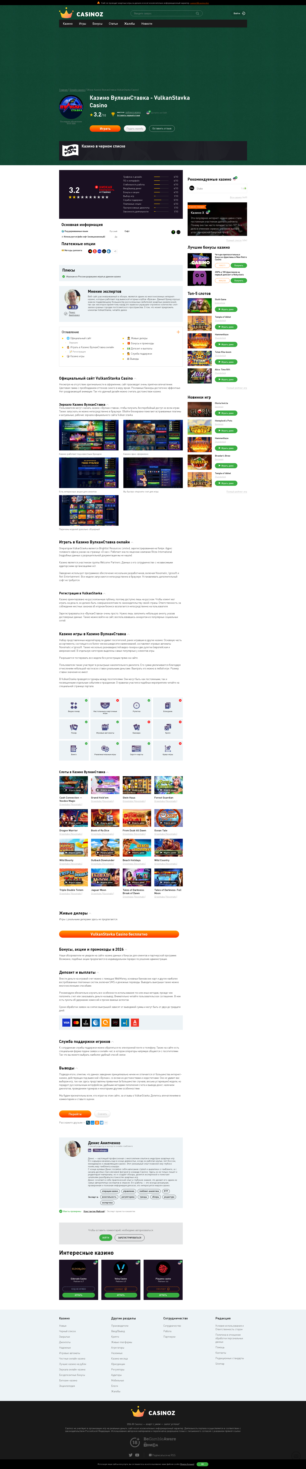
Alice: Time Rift (222, 369)
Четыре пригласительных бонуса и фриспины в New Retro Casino (231, 257)
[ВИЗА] (99, 251)
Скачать (102, 1113)
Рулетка (136, 711)
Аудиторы (116, 1375)
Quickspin (219, 406)
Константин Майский (94, 1211)
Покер (74, 733)
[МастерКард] (90, 251)
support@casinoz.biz (199, 3)
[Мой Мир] (92, 1123)
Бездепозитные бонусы (72, 1375)
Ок (202, 1464)
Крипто (115, 1336)
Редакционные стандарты (229, 1358)
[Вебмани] (109, 251)
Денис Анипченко (74, 313)
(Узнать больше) (187, 1464)
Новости (146, 23)
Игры (82, 23)
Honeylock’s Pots (223, 421)
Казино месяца (119, 1358)
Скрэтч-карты (136, 754)
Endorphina (220, 303)
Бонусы (97, 23)
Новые (63, 1325)
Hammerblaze (221, 334)
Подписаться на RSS (163, 1455)
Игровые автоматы (105, 733)
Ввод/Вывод (118, 1331)
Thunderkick (220, 320)
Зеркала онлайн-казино (72, 1369)
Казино (68, 23)
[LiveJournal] (88, 1123)
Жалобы (129, 23)
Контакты (220, 1352)
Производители (119, 1325)
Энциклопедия (67, 1385)
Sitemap (219, 1363)
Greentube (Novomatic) (70, 804)
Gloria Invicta (221, 403)
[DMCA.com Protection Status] (151, 1446)
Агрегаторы (117, 1347)
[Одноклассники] (97, 1123)
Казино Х (197, 212)
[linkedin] (89, 1150)
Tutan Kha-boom (223, 352)
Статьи (113, 23)
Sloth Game (220, 299)
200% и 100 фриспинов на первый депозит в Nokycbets (229, 273)
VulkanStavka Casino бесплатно (119, 934)
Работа (167, 1331)
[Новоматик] (173, 232)
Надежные (65, 1347)
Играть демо (75, 790)
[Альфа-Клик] (95, 251)
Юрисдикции (118, 1364)
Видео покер (74, 711)
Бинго (74, 754)
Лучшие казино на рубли (72, 1364)
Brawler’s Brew (222, 456)
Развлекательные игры (105, 754)
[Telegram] (101, 1123)
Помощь (220, 1347)
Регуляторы (117, 1369)
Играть (105, 128)
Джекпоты (65, 1342)
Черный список (67, 1331)
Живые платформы (121, 1342)
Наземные (117, 1353)
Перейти (75, 1114)
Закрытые (64, 1336)
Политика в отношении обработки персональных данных (229, 1338)
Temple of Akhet (223, 317)
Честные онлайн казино (72, 1358)
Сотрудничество (172, 1325)
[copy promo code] (125, 1289)
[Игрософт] (178, 232)
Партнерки (169, 1336)
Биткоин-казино (68, 1380)
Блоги (114, 1385)
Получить (238, 265)
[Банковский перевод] (104, 251)
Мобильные (117, 1380)
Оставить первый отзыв (128, 115)
